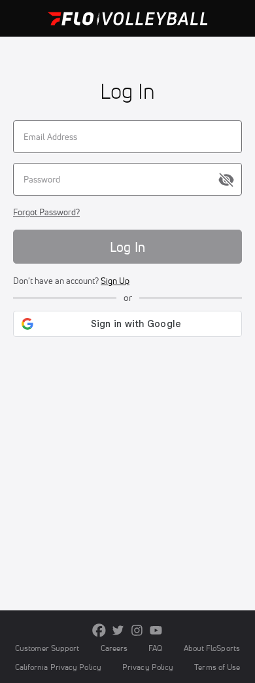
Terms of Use (217, 667)
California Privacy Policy (58, 667)
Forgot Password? (46, 212)
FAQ (155, 648)
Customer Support (47, 648)
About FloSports (212, 648)
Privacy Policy (147, 667)
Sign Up (115, 280)
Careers (114, 648)
